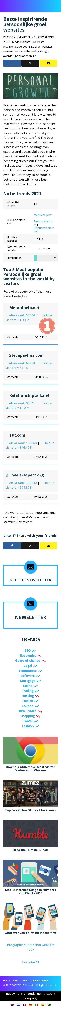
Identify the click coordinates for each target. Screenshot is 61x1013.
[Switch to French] (24, 1004)
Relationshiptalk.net (44, 229)
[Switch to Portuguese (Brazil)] (49, 1004)
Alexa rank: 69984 (21, 363)
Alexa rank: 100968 (22, 443)
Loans (27, 686)
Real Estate (27, 711)
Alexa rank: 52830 (21, 315)
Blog (16, 980)
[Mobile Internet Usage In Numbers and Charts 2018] (30, 873)
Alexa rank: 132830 (22, 483)
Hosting (28, 696)
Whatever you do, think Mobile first (31, 933)
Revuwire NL (30, 962)
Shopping (27, 716)
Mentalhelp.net (43, 215)
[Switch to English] (12, 1004)
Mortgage (27, 681)
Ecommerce (28, 671)
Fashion (28, 726)
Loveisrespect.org (26, 475)
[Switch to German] (30, 1004)
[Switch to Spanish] (43, 1004)
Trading (28, 691)
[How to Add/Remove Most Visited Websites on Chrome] (30, 750)
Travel (28, 721)
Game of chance (27, 661)
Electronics (27, 655)
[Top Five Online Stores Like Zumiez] (30, 793)
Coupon (28, 706)
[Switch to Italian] (37, 1004)
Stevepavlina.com (43, 223)
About (25, 980)
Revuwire (16, 4)
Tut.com (17, 435)
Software (27, 676)
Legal (28, 666)
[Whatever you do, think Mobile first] (30, 916)
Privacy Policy (40, 980)
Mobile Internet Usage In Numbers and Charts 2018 (30, 891)
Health (27, 701)
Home (6, 980)
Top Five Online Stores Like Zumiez (30, 810)
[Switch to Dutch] (18, 1004)
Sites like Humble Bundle (31, 850)
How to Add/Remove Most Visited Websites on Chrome (30, 768)
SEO (28, 650)
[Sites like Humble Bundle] (30, 833)
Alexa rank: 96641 (21, 403)
